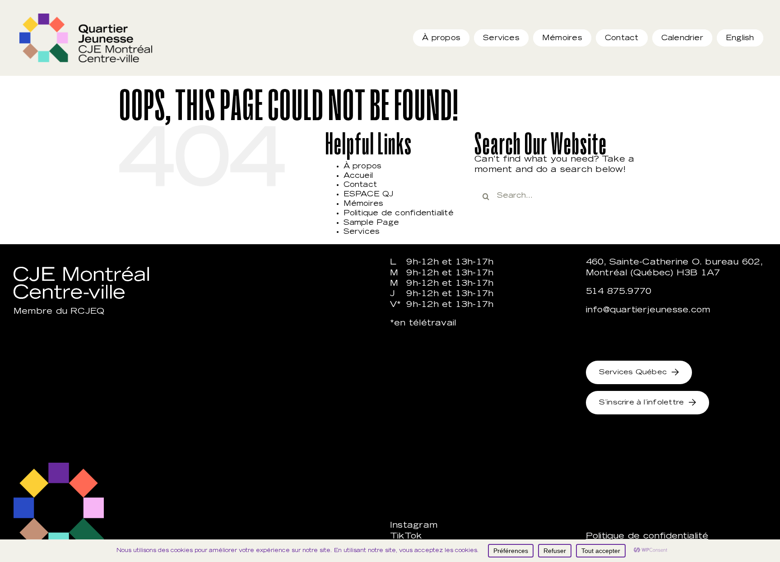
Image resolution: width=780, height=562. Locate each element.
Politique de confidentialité (399, 213)
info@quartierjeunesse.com (648, 311)
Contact (360, 185)
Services (362, 232)
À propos (363, 166)
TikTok (406, 537)
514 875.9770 (619, 292)
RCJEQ (87, 312)
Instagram (413, 526)
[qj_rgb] (85, 17)
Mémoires (364, 204)
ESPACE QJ (369, 194)
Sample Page (371, 223)
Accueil (358, 176)
